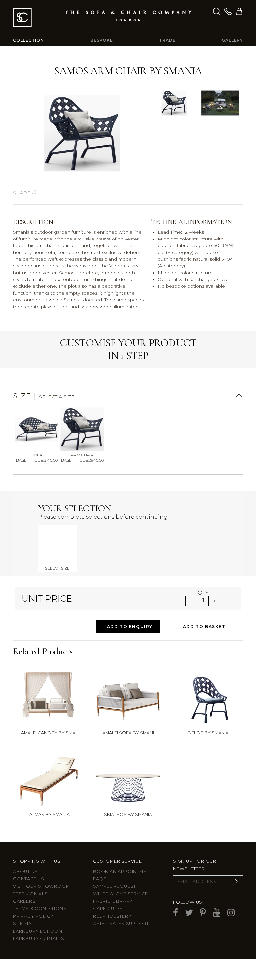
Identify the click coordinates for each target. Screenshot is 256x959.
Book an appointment (122, 871)
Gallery (232, 40)
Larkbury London (37, 931)
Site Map (24, 923)
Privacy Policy (33, 916)
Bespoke (101, 40)
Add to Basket (204, 626)
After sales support (121, 923)
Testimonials (30, 893)
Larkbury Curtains (38, 938)
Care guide (107, 908)
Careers (24, 901)
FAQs (100, 878)
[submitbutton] (236, 881)
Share (22, 193)
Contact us (28, 878)
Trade (167, 40)
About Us (25, 871)
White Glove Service (120, 893)
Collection (28, 40)
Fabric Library (113, 901)
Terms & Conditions (39, 908)
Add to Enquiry (130, 626)
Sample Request (114, 886)
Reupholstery (112, 916)
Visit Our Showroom (41, 886)
